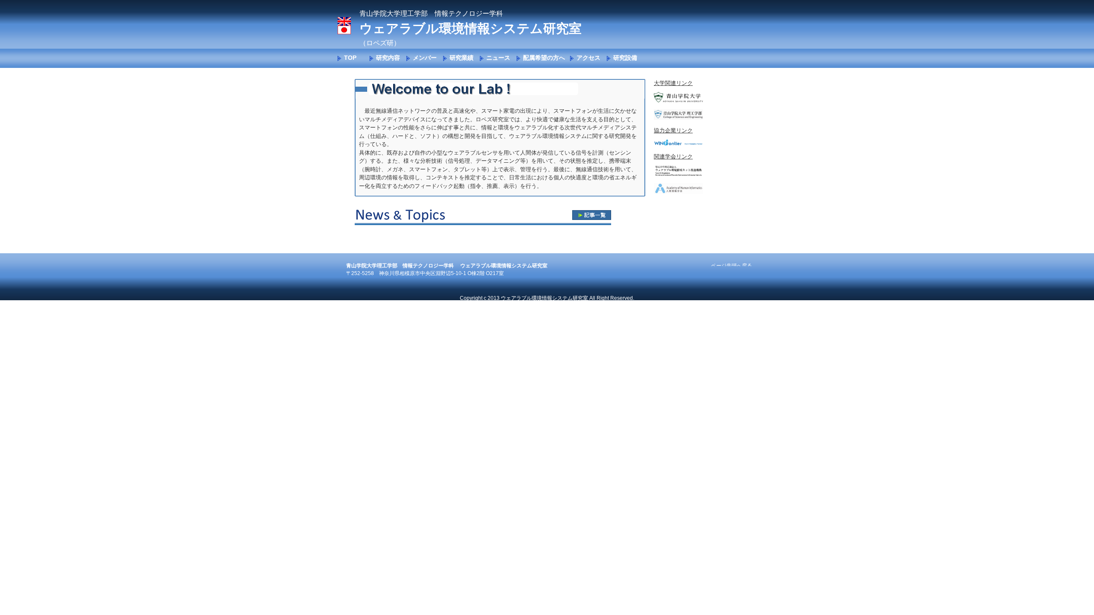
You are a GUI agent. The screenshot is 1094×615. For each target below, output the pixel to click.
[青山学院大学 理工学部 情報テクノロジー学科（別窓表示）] (678, 118)
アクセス (588, 57)
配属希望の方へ (544, 57)
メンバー (425, 57)
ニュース (498, 57)
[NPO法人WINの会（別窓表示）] (678, 174)
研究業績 (461, 57)
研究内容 (388, 57)
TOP (350, 57)
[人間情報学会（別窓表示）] (678, 192)
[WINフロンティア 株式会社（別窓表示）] (678, 144)
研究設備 (625, 57)
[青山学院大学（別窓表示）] (678, 100)
